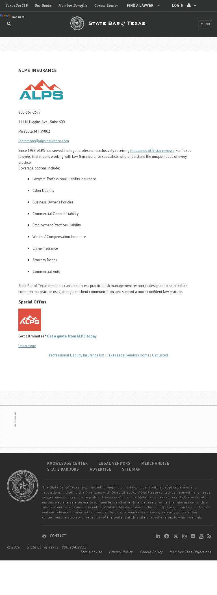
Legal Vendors (115, 463)
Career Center (106, 5)
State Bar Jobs (63, 469)
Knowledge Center (67, 463)
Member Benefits (73, 5)
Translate (17, 17)
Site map (131, 469)
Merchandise (155, 463)
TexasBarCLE (17, 5)
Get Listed (160, 355)
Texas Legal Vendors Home (128, 355)
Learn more (27, 345)
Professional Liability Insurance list (76, 355)
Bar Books (43, 5)
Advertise (100, 469)
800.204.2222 (74, 547)
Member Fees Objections (190, 552)
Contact (57, 536)
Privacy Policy (121, 552)
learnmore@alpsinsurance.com (43, 141)
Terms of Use (91, 552)
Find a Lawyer (140, 5)
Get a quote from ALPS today (71, 336)
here (180, 492)
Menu (205, 24)
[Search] (9, 23)
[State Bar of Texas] (108, 26)
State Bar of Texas (42, 547)
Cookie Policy (151, 552)
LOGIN (178, 5)
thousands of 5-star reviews (152, 150)
